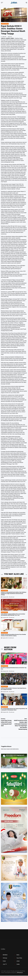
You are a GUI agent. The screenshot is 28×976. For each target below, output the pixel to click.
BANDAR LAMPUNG (4, 590)
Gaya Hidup (19, 958)
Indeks (18, 964)
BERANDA (5, 954)
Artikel (18, 961)
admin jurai (10, 36)
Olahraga (5, 958)
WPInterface (20, 972)
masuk (8, 749)
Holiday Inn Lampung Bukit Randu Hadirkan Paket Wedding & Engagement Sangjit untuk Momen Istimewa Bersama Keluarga (13, 593)
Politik (4, 961)
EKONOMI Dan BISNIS (4, 23)
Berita (18, 954)
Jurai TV (5, 964)
